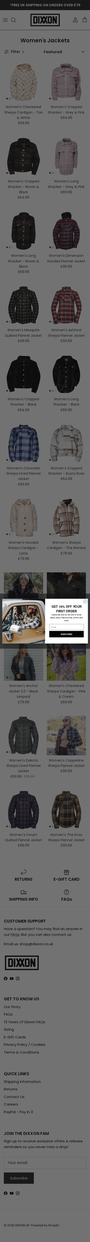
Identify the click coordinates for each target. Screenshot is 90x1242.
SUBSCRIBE (66, 634)
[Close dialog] (85, 601)
